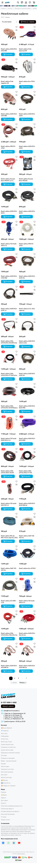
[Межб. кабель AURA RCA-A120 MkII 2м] (27, 650)
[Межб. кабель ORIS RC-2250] (27, 228)
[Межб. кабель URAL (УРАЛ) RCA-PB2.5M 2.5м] (9, 618)
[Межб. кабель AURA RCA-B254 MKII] (27, 423)
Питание (4, 755)
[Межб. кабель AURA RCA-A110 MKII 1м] (9, 650)
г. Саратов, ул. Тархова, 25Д (12, 717)
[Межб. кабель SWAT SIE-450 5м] (27, 520)
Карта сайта (21, 853)
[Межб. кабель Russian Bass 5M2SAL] (27, 163)
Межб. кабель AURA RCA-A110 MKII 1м (9, 666)
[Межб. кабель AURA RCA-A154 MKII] (9, 98)
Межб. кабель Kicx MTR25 (27, 568)
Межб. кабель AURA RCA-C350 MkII (9, 277)
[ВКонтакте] (3, 843)
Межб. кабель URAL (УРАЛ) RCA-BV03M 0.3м (9, 342)
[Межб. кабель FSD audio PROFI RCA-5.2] (9, 423)
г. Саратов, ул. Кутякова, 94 (12, 715)
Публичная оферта (7, 809)
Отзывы (3, 817)
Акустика (4, 733)
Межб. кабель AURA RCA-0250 (27, 115)
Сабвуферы (5, 736)
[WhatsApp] (8, 843)
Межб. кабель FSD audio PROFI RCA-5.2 (8, 439)
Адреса (3, 798)
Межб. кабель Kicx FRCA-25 (27, 82)
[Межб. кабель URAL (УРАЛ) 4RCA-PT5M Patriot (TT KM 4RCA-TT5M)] (27, 456)
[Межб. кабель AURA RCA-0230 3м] (27, 261)
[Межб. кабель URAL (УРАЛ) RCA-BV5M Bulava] (9, 391)
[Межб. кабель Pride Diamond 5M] (27, 34)
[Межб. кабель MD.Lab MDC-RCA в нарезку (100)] (9, 520)
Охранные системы (7, 769)
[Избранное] (16, 27)
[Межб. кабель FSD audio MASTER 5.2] (9, 488)
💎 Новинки (4, 731)
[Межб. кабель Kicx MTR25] (27, 553)
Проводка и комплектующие (23, 8)
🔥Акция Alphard (6, 728)
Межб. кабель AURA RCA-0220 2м (27, 374)
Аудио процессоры (7, 744)
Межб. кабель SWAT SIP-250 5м (9, 569)
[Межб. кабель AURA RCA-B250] (27, 196)
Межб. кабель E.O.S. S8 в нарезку (27, 309)
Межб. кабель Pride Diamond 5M (25, 50)
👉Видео (4, 795)
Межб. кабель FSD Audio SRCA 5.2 (8, 244)
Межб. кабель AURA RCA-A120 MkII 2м (27, 666)
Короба (3, 764)
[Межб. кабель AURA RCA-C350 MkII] (9, 261)
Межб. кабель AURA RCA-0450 (27, 147)
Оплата (3, 803)
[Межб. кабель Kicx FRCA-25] (27, 66)
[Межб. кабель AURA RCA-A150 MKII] (9, 34)
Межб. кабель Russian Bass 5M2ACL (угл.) (8, 179)
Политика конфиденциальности (11, 806)
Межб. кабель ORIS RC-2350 (8, 147)
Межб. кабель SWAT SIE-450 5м (27, 537)
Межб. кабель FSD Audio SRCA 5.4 (27, 601)
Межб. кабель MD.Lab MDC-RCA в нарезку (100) (9, 537)
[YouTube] (19, 843)
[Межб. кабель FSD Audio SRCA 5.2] (9, 228)
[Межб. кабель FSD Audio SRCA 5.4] (27, 585)
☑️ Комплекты (5, 783)
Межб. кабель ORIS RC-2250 (26, 244)
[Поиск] (18, 2)
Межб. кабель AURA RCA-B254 (9, 212)
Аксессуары (5, 766)
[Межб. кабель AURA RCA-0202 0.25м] (27, 326)
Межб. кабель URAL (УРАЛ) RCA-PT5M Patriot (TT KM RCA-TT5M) (9, 374)
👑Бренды (4, 780)
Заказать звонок (8, 706)
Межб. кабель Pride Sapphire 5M (7, 82)
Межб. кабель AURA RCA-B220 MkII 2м (27, 504)
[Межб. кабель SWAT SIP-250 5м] (9, 553)
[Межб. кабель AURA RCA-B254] (9, 196)
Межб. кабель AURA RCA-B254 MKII (27, 439)
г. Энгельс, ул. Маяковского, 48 (13, 719)
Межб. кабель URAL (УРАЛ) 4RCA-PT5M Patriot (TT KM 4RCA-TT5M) (26, 472)
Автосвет (4, 775)
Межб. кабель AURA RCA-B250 (27, 212)
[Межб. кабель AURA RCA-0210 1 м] (9, 293)
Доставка (4, 800)
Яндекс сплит (5, 820)
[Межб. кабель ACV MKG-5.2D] (9, 585)
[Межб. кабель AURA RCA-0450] (27, 131)
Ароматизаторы (6, 777)
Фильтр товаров (28, 22)
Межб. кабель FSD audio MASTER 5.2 (8, 504)
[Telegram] (14, 843)
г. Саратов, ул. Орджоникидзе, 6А (14, 713)
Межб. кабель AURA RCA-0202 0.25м (27, 342)
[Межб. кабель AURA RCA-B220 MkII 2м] (27, 488)
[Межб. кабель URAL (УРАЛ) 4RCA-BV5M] (9, 456)
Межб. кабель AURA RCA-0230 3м (27, 277)
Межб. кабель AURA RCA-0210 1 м (9, 309)
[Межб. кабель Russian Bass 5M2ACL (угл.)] (9, 163)
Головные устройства (8, 747)
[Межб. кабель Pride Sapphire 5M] (9, 66)
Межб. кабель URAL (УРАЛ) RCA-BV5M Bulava (9, 407)
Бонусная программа (8, 814)
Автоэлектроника (7, 772)
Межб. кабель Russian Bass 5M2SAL (26, 179)
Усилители (4, 739)
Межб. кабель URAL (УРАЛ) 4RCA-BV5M (7, 472)
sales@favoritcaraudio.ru (11, 711)
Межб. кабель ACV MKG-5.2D (8, 601)
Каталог (10, 8)
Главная (3, 8)
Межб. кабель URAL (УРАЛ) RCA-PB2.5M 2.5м (9, 634)
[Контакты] (22, 2)
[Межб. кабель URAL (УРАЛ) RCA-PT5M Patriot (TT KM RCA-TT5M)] (9, 358)
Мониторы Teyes (6, 742)
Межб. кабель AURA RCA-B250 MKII (27, 407)
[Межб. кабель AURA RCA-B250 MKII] (27, 391)
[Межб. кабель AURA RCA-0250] (27, 98)
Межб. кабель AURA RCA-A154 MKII (9, 115)
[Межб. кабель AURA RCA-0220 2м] (27, 358)
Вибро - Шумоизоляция (8, 761)
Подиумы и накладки (8, 758)
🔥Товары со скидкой (8, 786)
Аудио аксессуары (7, 750)
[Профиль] (26, 2)
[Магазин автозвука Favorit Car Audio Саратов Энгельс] (7, 2)
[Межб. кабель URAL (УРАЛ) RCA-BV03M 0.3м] (9, 326)
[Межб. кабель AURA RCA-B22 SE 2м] (27, 618)
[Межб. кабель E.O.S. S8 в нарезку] (27, 293)
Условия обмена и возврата (10, 811)
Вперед (22, 682)
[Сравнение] (16, 29)
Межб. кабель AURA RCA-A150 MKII (9, 50)
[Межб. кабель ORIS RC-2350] (9, 131)
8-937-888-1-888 (8, 702)
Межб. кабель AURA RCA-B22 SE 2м (27, 634)
